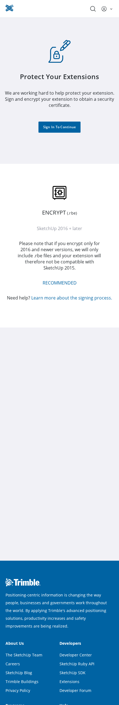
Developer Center (76, 655)
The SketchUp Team (24, 655)
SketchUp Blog (19, 672)
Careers (13, 663)
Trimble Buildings (22, 681)
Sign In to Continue (59, 127)
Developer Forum (75, 690)
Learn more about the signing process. (71, 298)
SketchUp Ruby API (77, 663)
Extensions (69, 681)
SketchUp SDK (73, 672)
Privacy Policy (18, 690)
